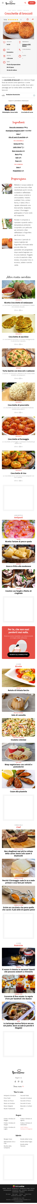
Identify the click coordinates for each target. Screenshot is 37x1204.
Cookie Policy (28, 1194)
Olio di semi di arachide (17, 137)
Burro (17, 154)
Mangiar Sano (8, 1139)
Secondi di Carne (25, 1103)
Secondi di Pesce (25, 1101)
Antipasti (18, 517)
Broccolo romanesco (16, 127)
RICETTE (14, 10)
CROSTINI (18, 588)
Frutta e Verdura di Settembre (26, 1124)
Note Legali (15, 1194)
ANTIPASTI (19, 10)
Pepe (17, 161)
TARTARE (18, 539)
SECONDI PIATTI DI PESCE (18, 789)
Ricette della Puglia (26, 1142)
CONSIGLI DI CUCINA (18, 849)
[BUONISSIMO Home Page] (11, 3)
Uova (18, 134)
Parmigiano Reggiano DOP (15, 131)
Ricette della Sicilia (26, 1139)
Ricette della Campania (7, 1147)
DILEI (20, 1190)
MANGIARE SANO (18, 994)
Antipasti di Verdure (10, 1095)
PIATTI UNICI (18, 762)
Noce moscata (17, 151)
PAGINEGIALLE (15, 1188)
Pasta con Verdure (9, 1103)
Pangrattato (17, 171)
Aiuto (24, 1195)
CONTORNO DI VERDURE (18, 737)
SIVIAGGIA (24, 1190)
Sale (16, 158)
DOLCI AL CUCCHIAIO (18, 713)
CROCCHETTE (26, 10)
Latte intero (17, 147)
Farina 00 (17, 144)
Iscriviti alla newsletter (19, 654)
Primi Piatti (7, 1098)
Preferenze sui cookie (16, 1195)
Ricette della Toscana (24, 1145)
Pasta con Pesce (9, 1101)
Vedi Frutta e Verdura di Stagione (26, 1128)
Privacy (21, 1194)
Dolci (21, 1108)
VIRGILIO (9, 1188)
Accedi (32, 2)
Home (9, 10)
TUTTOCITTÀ (15, 1190)
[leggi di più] (34, 95)
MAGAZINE (18, 967)
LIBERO (4, 1188)
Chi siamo (8, 1194)
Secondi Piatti (24, 1095)
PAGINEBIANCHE (7, 1190)
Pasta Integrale (8, 1106)
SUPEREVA (22, 1191)
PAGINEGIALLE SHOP (25, 1188)
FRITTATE (19, 688)
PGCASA (33, 1188)
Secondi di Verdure (26, 1098)
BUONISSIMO (15, 1191)
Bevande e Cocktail (26, 1106)
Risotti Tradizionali (9, 1108)
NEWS (18, 1021)
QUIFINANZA (31, 1190)
